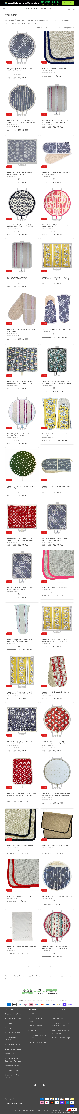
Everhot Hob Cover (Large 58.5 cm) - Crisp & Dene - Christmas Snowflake (20, 539)
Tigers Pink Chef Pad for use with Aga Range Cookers (55, 225)
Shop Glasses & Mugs (13, 1049)
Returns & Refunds (35, 1026)
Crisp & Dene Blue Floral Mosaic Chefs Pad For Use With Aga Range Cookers (20, 225)
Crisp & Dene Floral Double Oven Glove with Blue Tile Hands (56, 173)
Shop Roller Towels (12, 1065)
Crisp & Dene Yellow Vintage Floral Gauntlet (54, 434)
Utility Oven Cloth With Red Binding (19, 896)
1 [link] (28, 967)
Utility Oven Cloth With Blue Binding (54, 68)
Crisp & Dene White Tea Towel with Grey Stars (21, 947)
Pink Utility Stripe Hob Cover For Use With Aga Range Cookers (20, 434)
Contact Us (32, 1030)
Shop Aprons (10, 1028)
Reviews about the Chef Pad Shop (37, 1036)
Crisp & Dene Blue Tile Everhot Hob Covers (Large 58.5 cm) (19, 173)
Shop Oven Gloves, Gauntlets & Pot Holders (14, 1059)
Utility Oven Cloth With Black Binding (20, 845)
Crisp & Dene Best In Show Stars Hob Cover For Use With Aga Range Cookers (21, 121)
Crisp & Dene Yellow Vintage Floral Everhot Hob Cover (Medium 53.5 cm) (55, 278)
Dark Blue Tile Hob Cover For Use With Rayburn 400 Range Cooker (20, 588)
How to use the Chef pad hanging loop (61, 1031)
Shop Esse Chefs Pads (13, 1018)
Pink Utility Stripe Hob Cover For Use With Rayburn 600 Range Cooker (20, 278)
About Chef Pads (58, 1014)
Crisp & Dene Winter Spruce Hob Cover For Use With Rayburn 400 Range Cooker (56, 382)
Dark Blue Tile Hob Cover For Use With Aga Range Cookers (20, 69)
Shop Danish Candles (13, 1044)
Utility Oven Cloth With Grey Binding (55, 845)
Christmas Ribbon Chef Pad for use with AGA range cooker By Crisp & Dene (56, 947)
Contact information (58, 1112)
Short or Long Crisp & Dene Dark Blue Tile (57, 329)
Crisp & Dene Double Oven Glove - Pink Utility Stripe (21, 330)
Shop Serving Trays (12, 1070)
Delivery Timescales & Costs (36, 1020)
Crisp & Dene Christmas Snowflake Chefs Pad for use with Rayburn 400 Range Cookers (21, 795)
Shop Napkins (10, 1054)
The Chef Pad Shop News (37, 1042)
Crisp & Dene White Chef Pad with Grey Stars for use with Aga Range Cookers (56, 794)
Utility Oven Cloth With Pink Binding (54, 587)
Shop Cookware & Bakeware (11, 1038)
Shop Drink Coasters (12, 1032)
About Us (31, 1014)
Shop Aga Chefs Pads (13, 1014)
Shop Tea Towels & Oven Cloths (14, 1076)
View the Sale (68, 3)
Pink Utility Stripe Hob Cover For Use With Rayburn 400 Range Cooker (55, 121)
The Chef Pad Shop (23, 1110)
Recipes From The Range (61, 1038)
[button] (4, 8)
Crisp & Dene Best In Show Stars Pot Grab (57, 896)
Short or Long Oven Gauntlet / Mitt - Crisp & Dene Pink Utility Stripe (20, 640)
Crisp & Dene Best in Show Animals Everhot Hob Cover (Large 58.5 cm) (19, 382)
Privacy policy (46, 1110)
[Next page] (50, 967)
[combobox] (72, 1109)
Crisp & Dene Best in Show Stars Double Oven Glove (56, 487)
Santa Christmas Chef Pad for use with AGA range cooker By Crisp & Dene (55, 742)
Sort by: (40, 28)
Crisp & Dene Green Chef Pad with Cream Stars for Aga (21, 487)
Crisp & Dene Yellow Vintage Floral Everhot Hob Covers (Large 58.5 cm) (55, 640)
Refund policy (35, 1110)
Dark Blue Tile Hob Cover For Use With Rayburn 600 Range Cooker (55, 539)
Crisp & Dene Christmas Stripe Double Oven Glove (55, 693)
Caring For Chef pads (59, 1018)
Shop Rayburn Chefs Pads (14, 1023)
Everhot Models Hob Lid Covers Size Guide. (60, 1024)
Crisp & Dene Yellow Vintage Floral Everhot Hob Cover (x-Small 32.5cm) (20, 693)
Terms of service (57, 1110)
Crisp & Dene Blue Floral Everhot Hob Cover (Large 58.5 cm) (20, 742)
